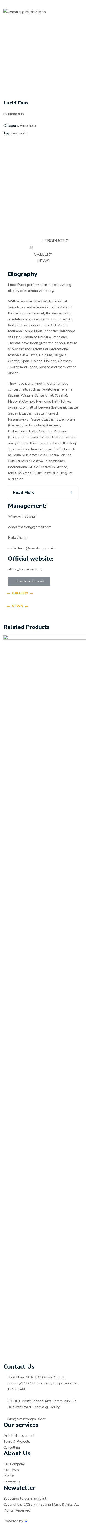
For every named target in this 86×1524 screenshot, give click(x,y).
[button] (29, 581)
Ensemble (28, 125)
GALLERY (43, 254)
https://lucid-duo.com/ (25, 569)
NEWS (43, 261)
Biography (22, 274)
